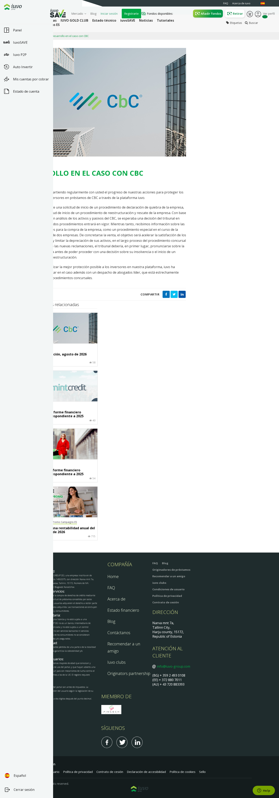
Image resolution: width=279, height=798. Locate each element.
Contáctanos (118, 632)
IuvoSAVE (20, 42)
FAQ (111, 587)
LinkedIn (137, 742)
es (265, 3)
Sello (202, 772)
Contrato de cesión (165, 602)
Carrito (250, 14)
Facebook (106, 742)
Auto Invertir (23, 67)
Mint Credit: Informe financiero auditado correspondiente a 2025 (57, 414)
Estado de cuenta (26, 91)
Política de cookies (182, 772)
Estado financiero (123, 610)
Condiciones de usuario (168, 589)
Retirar (238, 14)
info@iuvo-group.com (173, 666)
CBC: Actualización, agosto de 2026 (58, 354)
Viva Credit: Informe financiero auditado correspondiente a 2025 (57, 472)
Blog (93, 14)
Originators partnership (128, 673)
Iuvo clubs (116, 662)
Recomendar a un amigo (168, 576)
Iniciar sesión (109, 14)
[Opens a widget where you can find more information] (263, 791)
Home (113, 576)
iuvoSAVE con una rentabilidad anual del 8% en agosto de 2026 (62, 530)
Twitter (121, 742)
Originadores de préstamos (171, 570)
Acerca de (116, 599)
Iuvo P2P (20, 54)
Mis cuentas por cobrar (31, 79)
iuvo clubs (159, 583)
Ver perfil (258, 14)
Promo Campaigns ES (64, 522)
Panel (17, 30)
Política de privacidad (167, 596)
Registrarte (131, 14)
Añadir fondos (211, 14)
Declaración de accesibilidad (146, 772)
